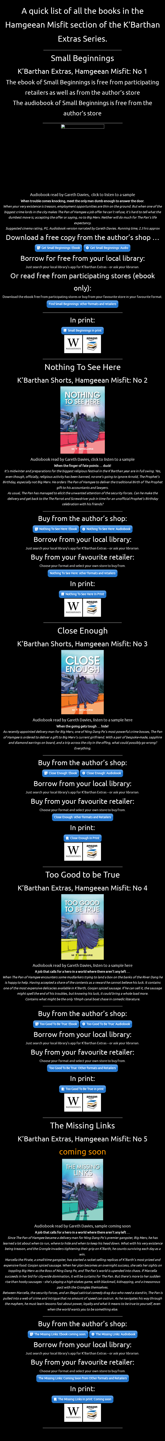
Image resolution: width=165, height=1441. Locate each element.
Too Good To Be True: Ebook (58, 1024)
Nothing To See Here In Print (85, 594)
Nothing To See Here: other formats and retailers (82, 573)
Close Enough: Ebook (63, 773)
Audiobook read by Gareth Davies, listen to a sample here (83, 720)
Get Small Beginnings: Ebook (60, 248)
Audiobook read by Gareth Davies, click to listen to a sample (82, 194)
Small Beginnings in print (85, 330)
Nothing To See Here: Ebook (58, 529)
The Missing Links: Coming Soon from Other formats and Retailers (82, 1378)
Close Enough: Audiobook (104, 773)
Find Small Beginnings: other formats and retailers (82, 304)
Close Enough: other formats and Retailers (82, 817)
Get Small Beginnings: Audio (109, 248)
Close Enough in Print (84, 838)
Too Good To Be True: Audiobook (108, 1024)
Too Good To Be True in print (85, 1089)
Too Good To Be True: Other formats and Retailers (82, 1068)
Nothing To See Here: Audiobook (108, 529)
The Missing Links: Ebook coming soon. (60, 1334)
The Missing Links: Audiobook (115, 1334)
